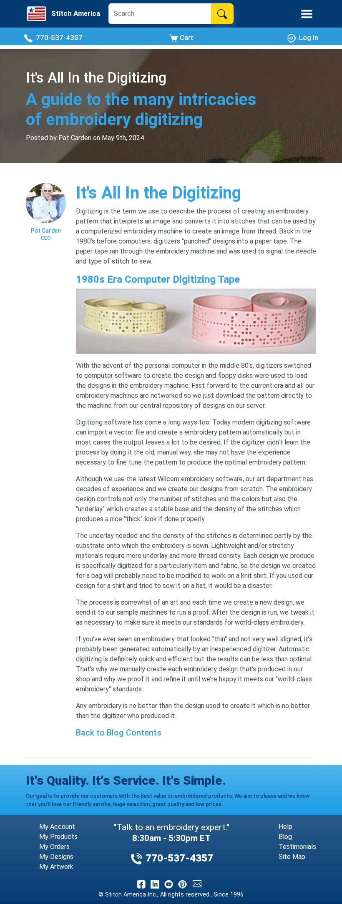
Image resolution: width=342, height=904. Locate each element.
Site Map (292, 857)
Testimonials (297, 847)
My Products (58, 837)
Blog (285, 837)
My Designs (56, 857)
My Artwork (56, 867)
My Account (57, 827)
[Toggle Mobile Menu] (307, 14)
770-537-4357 (58, 37)
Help (285, 827)
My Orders (54, 847)
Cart (186, 37)
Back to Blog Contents (118, 733)
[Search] (222, 13)
